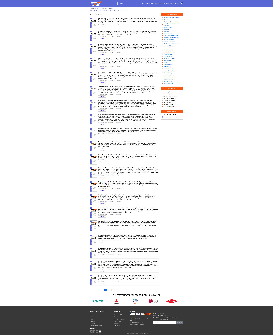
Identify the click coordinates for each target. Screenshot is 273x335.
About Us (142, 3)
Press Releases (149, 3)
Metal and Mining (168, 73)
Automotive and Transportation (171, 37)
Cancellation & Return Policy (136, 322)
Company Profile (168, 81)
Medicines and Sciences (169, 79)
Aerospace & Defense (169, 46)
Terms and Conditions (119, 319)
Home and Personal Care (170, 77)
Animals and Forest (168, 83)
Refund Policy (133, 320)
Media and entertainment (170, 58)
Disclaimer (116, 317)
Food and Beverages (169, 39)
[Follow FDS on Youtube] (100, 331)
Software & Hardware (169, 48)
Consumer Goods (168, 27)
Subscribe (179, 322)
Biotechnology (167, 66)
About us (93, 321)
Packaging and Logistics (169, 60)
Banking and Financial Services (171, 35)
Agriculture (166, 31)
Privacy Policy (117, 321)
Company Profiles (167, 3)
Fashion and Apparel (169, 75)
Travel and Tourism (168, 54)
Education (166, 62)
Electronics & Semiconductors (171, 41)
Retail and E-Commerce (169, 52)
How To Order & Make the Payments (139, 318)
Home (92, 315)
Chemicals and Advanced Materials (172, 22)
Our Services (117, 325)
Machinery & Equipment (169, 50)
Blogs (92, 319)
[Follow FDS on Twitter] (97, 331)
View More (102, 26)
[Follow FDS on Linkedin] (91, 331)
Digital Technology (168, 64)
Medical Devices (168, 20)
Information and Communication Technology (171, 24)
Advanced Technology (169, 71)
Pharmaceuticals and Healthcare (171, 17)
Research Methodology (96, 325)
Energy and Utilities (168, 56)
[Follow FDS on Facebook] (94, 331)
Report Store (158, 3)
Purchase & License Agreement (137, 324)
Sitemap (93, 323)
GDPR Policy (117, 323)
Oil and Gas (166, 29)
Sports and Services (168, 68)
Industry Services (168, 33)
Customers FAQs (118, 315)
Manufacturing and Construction (171, 44)
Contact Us (176, 3)
